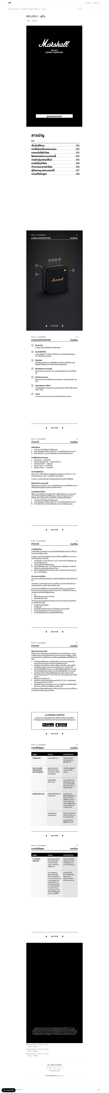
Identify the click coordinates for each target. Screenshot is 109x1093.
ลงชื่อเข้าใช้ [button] (96, 3)
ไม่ (58, 1067)
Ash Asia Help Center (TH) (14, 9)
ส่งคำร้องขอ (88, 3)
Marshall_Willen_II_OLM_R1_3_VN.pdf (38, 1054)
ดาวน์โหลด (35, 1046)
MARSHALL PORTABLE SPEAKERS (31, 9)
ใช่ (50, 1067)
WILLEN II (44, 9)
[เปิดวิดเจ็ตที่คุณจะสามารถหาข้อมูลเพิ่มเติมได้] (9, 1090)
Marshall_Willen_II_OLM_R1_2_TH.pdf (38, 1044)
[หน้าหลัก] (9, 3)
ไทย (98, 1089)
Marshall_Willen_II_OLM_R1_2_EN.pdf (38, 1049)
